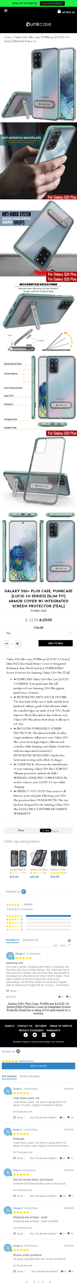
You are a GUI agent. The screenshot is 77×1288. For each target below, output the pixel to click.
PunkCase (39, 611)
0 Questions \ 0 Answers (19, 909)
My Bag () (68, 12)
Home (8, 37)
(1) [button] (22, 915)
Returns (41, 1026)
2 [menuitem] (38, 1282)
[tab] (12, 940)
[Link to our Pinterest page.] (52, 1035)
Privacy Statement (31, 1031)
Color (38, 628)
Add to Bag (55, 643)
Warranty (53, 1031)
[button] (13, 990)
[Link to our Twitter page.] (34, 1035)
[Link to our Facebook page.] (25, 1035)
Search (9, 1026)
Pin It (55, 831)
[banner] (38, 24)
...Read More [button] (61, 985)
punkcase (60, 1041)
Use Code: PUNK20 (52, 3)
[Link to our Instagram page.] (43, 1035)
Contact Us (24, 1026)
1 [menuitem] (34, 1282)
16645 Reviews (26, 1061)
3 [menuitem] (42, 1282)
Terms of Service (60, 1026)
